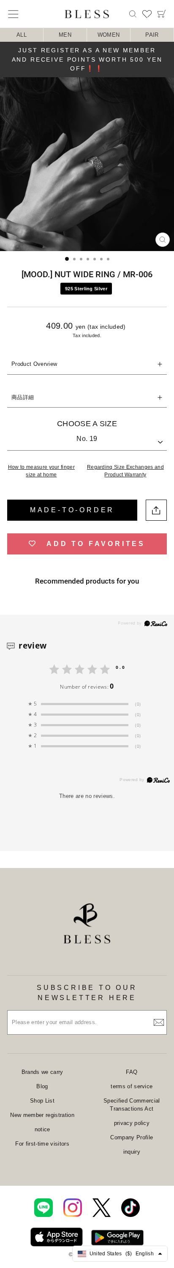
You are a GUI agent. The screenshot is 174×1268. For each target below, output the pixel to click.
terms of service (131, 1086)
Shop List (42, 1101)
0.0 (121, 667)
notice (42, 1129)
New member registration (42, 1115)
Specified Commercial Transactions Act (131, 1105)
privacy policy (132, 1123)
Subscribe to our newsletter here (87, 992)
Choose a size (87, 423)
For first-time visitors (42, 1144)
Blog (42, 1086)
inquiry (131, 1152)
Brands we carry (42, 1072)
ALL (21, 35)
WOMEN (109, 35)
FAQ (131, 1072)
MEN (65, 35)
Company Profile (131, 1137)
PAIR (151, 35)
